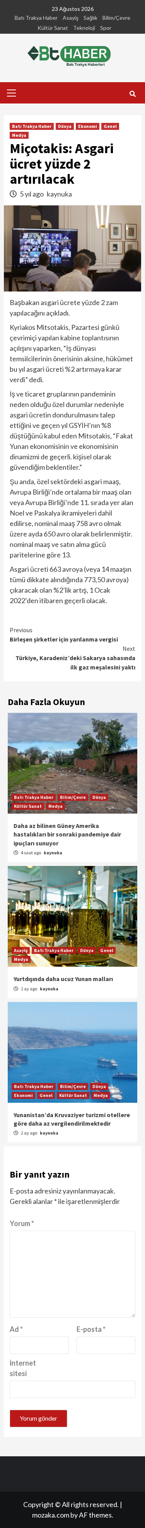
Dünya (65, 126)
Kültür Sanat (53, 27)
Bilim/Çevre (116, 17)
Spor (105, 27)
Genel (110, 126)
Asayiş (70, 17)
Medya (19, 135)
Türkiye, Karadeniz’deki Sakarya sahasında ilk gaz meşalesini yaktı (75, 658)
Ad (16, 1329)
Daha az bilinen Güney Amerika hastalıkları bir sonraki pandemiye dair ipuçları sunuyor (67, 834)
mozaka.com (50, 1515)
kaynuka (59, 194)
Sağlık (90, 17)
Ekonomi (87, 126)
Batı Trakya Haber (36, 17)
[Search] (132, 93)
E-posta (91, 1329)
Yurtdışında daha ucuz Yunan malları (63, 979)
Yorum (22, 1223)
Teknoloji (84, 27)
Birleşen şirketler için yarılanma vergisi (64, 634)
